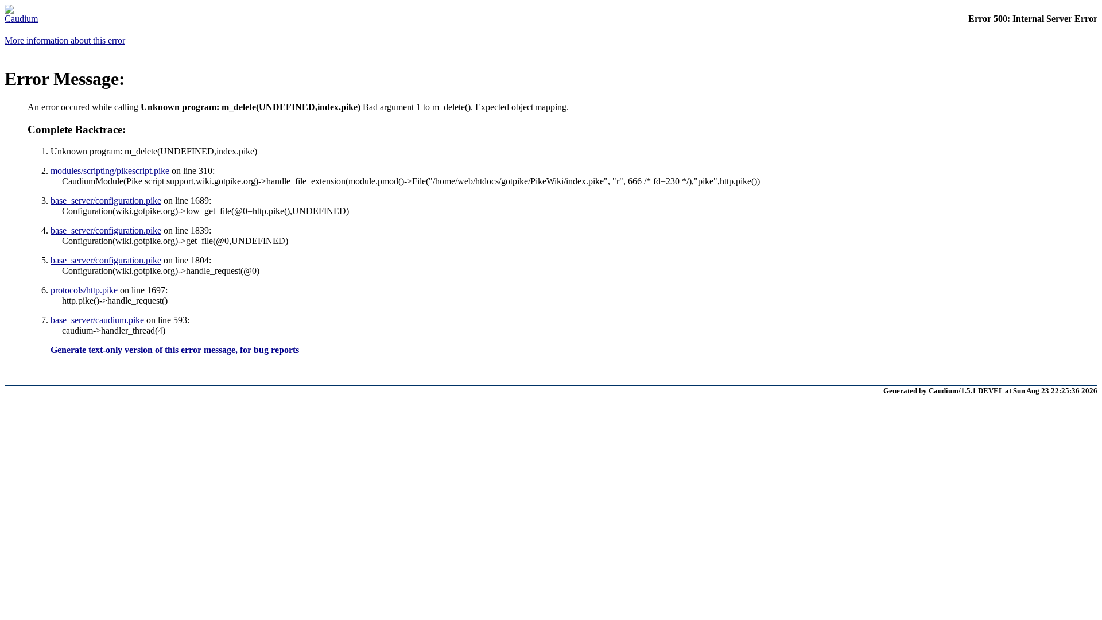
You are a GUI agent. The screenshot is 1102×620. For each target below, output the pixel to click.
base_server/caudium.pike (97, 320)
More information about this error (65, 40)
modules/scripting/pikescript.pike (110, 171)
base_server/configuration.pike (106, 201)
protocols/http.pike (84, 290)
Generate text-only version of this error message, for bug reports (175, 350)
